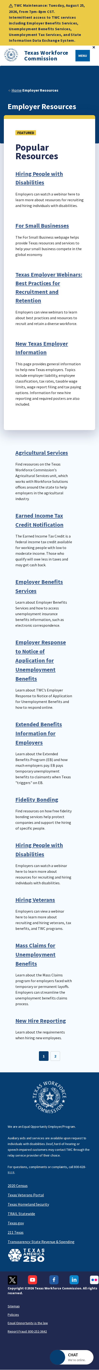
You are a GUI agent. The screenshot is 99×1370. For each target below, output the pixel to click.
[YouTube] (33, 1280)
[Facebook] (54, 1280)
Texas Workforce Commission (46, 55)
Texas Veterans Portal (26, 1195)
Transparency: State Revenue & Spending (41, 1241)
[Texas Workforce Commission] (9, 56)
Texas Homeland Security (28, 1204)
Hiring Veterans (35, 899)
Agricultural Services (41, 452)
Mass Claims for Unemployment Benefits (35, 954)
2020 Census (18, 1185)
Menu (82, 55)
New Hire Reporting (40, 1020)
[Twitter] (12, 1280)
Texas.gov (16, 1223)
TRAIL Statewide (21, 1213)
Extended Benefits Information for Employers (38, 733)
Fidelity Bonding (36, 799)
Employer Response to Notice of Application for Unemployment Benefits (40, 660)
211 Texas (16, 1232)
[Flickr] (94, 1280)
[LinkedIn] (74, 1280)
